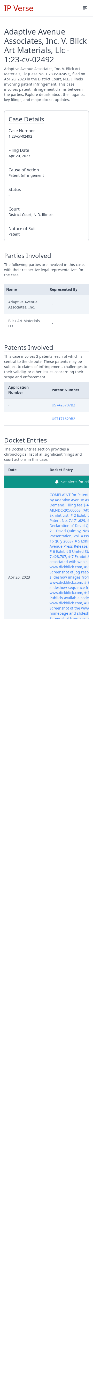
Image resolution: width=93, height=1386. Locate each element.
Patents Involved (28, 347)
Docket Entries (25, 440)
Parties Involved (27, 256)
